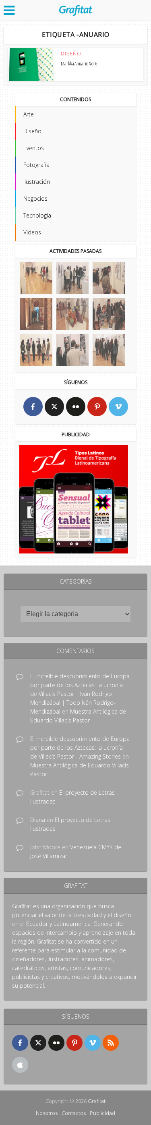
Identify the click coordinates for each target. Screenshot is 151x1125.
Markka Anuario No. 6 (79, 63)
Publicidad (102, 1113)
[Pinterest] (97, 406)
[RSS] (111, 1043)
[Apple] (20, 1065)
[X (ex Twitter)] (54, 406)
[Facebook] (33, 406)
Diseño (71, 54)
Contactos (74, 1113)
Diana (37, 820)
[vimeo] (118, 406)
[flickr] (75, 406)
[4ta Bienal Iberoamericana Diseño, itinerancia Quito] (36, 278)
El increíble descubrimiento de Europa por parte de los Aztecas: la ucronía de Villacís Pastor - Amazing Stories (80, 747)
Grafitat (96, 1101)
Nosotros (47, 1113)
